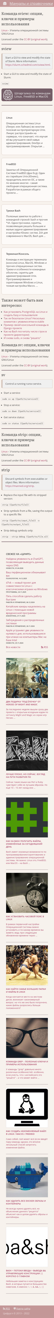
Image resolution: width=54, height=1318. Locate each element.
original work (39, 39)
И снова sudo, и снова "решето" (22, 338)
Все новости (13, 647)
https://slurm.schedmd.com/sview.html (27, 64)
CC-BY (27, 39)
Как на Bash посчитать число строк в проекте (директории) (25, 333)
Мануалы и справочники (31, 3)
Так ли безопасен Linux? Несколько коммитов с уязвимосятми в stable (24, 320)
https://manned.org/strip (19, 486)
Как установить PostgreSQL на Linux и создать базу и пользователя (25, 313)
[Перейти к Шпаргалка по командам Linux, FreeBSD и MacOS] (27, 95)
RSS (45, 647)
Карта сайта (23, 1308)
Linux (5, 30)
